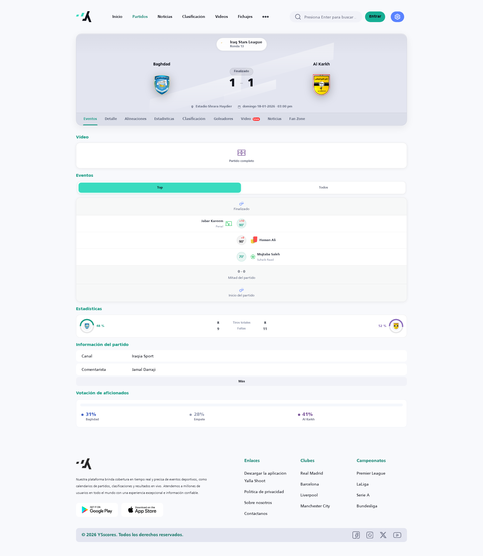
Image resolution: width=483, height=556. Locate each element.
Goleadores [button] (223, 119)
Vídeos (221, 17)
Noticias (165, 17)
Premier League (371, 473)
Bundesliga (367, 506)
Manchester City (315, 506)
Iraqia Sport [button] (142, 356)
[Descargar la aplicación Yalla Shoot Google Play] (97, 510)
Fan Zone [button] (297, 119)
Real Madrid (311, 473)
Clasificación (193, 17)
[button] (156, 223)
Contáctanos (255, 513)
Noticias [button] (274, 119)
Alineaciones (135, 119)
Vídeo (250, 119)
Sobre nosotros (258, 502)
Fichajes (245, 17)
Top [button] (160, 187)
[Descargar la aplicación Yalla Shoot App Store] (142, 510)
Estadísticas (164, 119)
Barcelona (309, 484)
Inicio (117, 17)
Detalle (111, 119)
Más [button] (241, 381)
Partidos (140, 17)
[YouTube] (397, 535)
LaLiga (363, 484)
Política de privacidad (264, 491)
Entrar (375, 16)
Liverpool (309, 495)
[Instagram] (369, 535)
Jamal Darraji (144, 369)
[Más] (265, 17)
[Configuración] (397, 16)
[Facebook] (356, 535)
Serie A (363, 495)
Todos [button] (323, 187)
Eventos (90, 119)
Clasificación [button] (194, 119)
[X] (383, 535)
